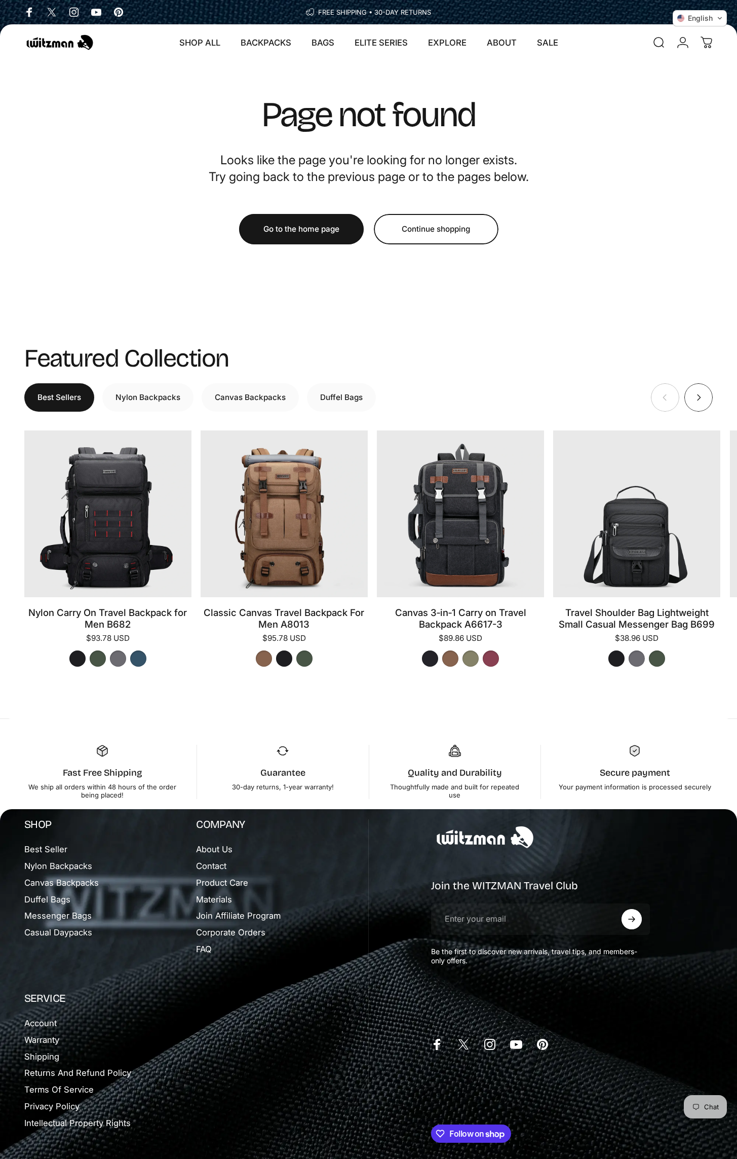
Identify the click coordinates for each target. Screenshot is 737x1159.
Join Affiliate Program (238, 916)
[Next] (698, 397)
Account (40, 1023)
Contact (211, 866)
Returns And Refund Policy (77, 1073)
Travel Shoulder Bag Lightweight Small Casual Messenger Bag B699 (637, 618)
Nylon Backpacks (58, 866)
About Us (214, 849)
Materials (214, 899)
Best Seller (45, 849)
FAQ (204, 949)
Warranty (41, 1040)
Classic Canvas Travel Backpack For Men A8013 (284, 618)
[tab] (59, 397)
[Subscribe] (632, 919)
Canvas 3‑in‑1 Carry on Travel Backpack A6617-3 (460, 618)
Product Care (222, 883)
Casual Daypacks (58, 932)
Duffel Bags (47, 899)
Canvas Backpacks (61, 883)
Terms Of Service (59, 1089)
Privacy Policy (52, 1106)
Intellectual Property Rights (77, 1123)
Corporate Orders (230, 932)
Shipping (41, 1057)
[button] (700, 18)
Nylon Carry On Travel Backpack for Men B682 (107, 618)
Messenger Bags (58, 916)
